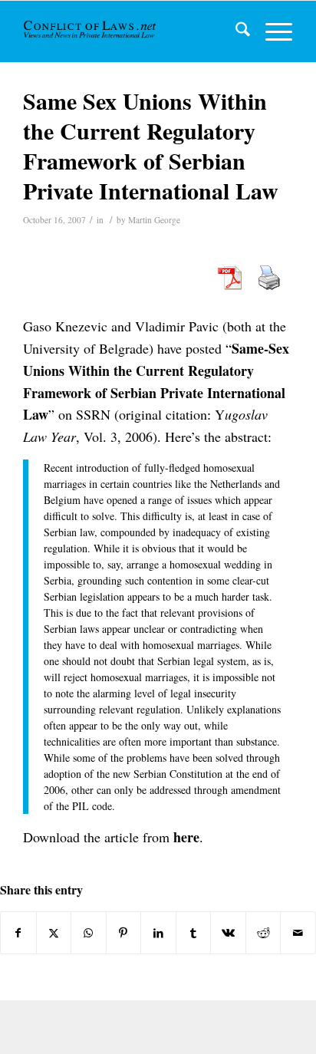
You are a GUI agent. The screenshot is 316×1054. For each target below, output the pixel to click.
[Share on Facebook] (18, 933)
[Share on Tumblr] (193, 933)
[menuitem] (235, 31)
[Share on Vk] (228, 933)
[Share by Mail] (298, 933)
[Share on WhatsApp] (88, 933)
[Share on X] (54, 933)
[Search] (235, 31)
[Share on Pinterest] (124, 933)
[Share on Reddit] (263, 933)
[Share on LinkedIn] (158, 933)
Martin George (154, 220)
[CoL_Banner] (91, 31)
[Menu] (271, 31)
